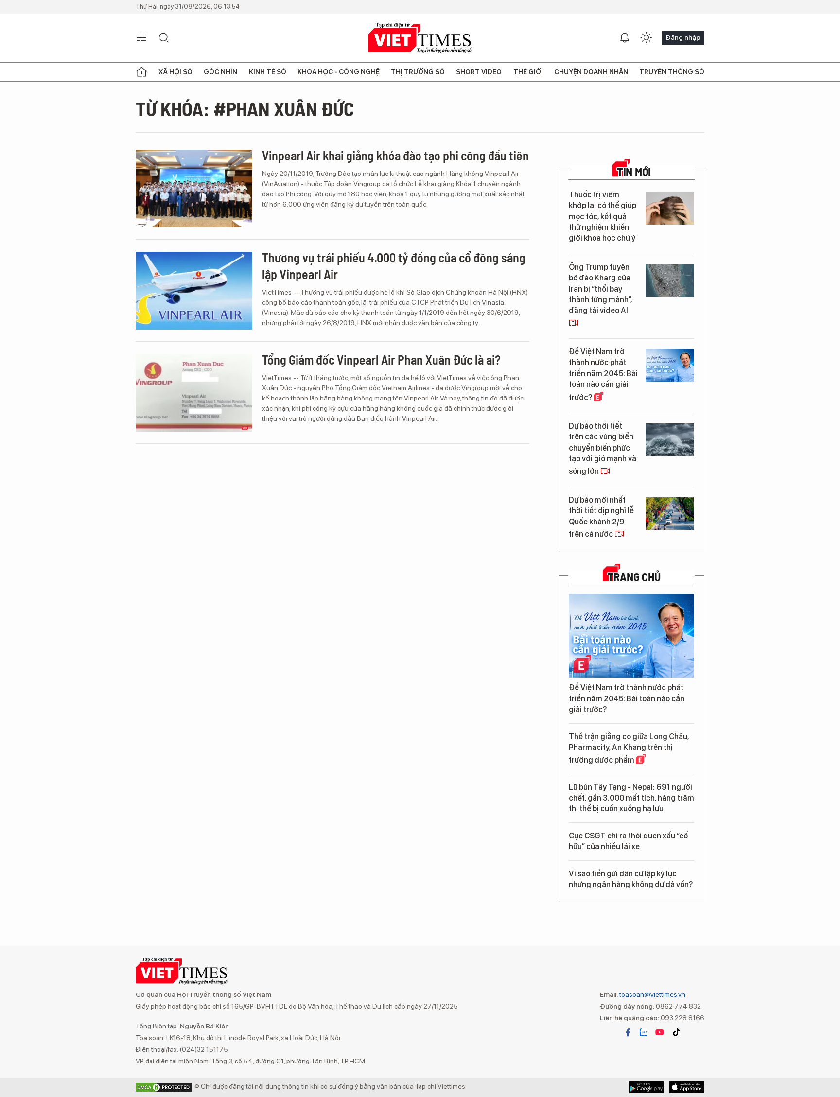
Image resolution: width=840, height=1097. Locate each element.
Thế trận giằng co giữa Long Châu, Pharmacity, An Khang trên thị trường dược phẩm (629, 748)
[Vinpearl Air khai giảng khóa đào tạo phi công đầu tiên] (194, 188)
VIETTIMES (420, 38)
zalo (644, 1032)
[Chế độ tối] (646, 38)
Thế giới (528, 72)
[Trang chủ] (141, 72)
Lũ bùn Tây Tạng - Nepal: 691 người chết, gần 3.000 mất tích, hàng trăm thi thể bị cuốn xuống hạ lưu (631, 798)
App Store (646, 1087)
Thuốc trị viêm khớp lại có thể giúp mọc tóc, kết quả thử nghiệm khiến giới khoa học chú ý (602, 216)
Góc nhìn (220, 72)
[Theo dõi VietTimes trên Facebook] (628, 1032)
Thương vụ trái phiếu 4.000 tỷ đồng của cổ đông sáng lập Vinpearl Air (393, 265)
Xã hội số (175, 72)
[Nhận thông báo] (624, 38)
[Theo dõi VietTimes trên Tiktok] (676, 1032)
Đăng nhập (682, 37)
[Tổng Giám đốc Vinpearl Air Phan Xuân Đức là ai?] (194, 393)
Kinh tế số (267, 72)
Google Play (686, 1087)
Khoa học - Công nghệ (339, 72)
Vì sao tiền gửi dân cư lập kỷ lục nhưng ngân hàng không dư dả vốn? (631, 879)
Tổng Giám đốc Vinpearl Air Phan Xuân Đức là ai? (381, 359)
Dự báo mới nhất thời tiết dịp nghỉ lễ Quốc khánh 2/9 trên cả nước (601, 517)
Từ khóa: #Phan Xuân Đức (245, 108)
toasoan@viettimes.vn (651, 994)
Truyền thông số (671, 72)
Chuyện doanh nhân (591, 72)
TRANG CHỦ (634, 577)
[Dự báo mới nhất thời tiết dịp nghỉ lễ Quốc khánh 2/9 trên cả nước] (670, 513)
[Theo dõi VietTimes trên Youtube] (659, 1032)
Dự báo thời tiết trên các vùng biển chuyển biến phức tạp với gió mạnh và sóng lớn (602, 448)
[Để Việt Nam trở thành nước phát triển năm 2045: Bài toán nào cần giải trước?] (670, 365)
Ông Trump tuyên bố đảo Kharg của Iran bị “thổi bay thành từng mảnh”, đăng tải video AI (600, 288)
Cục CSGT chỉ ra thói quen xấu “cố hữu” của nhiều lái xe (628, 841)
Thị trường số (418, 72)
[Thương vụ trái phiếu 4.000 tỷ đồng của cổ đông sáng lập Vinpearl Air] (194, 291)
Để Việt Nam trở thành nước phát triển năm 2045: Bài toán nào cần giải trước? (603, 374)
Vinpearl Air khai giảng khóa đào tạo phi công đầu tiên (395, 155)
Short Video (479, 72)
